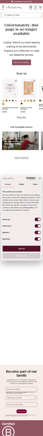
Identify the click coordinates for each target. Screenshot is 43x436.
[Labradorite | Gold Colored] (34, 100)
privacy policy (28, 207)
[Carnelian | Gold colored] (31, 100)
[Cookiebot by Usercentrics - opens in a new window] (26, 178)
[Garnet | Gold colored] (6, 100)
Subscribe (21, 411)
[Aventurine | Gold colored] (28, 100)
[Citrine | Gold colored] (3, 100)
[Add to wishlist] (16, 81)
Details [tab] (21, 184)
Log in (30, 7)
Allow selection (21, 256)
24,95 (4, 112)
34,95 (22, 112)
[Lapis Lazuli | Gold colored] (12, 100)
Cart (41, 9)
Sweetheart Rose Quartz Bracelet (10, 108)
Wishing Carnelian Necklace (26, 108)
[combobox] (21, 15)
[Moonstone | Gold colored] (21, 100)
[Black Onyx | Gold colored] (21, 104)
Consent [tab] (8, 184)
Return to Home (21, 62)
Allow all (21, 249)
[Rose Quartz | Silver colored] (16, 100)
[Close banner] (40, 178)
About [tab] (35, 184)
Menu (3, 8)
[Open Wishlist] (35, 6)
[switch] (38, 226)
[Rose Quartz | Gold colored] (3, 104)
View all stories (22, 158)
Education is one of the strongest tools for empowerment (16, 141)
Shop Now (21, 117)
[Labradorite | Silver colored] (9, 100)
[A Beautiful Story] (16, 8)
